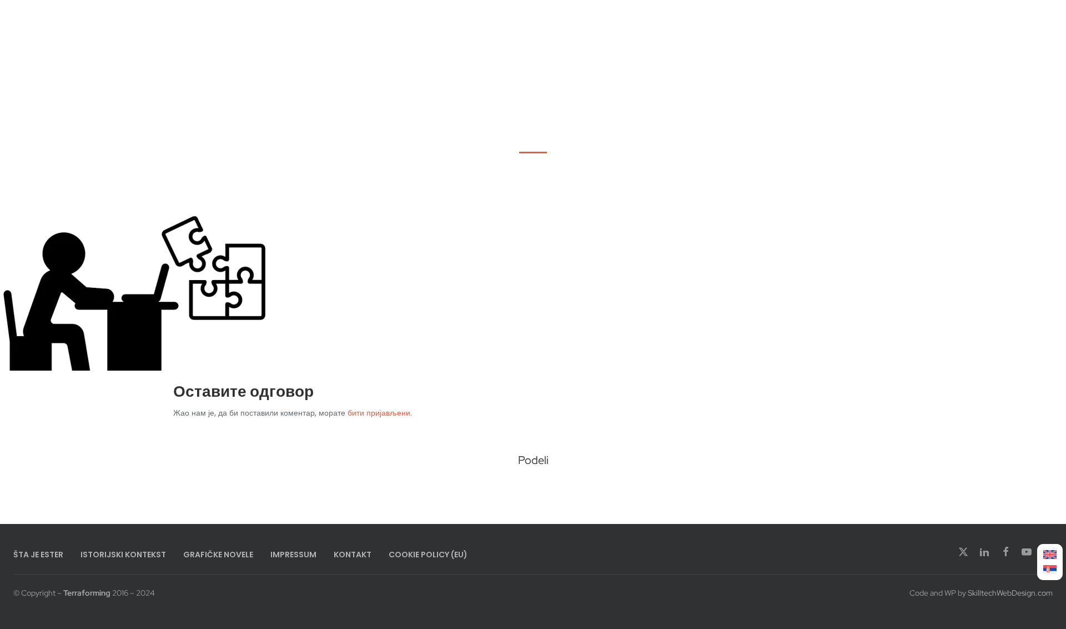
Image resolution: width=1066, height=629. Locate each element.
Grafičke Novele (218, 554)
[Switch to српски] (1050, 569)
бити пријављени (379, 412)
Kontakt (352, 554)
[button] (495, 489)
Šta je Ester (38, 554)
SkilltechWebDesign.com (1010, 593)
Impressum (293, 554)
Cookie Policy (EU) (428, 554)
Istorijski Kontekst (123, 554)
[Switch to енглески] (1050, 554)
